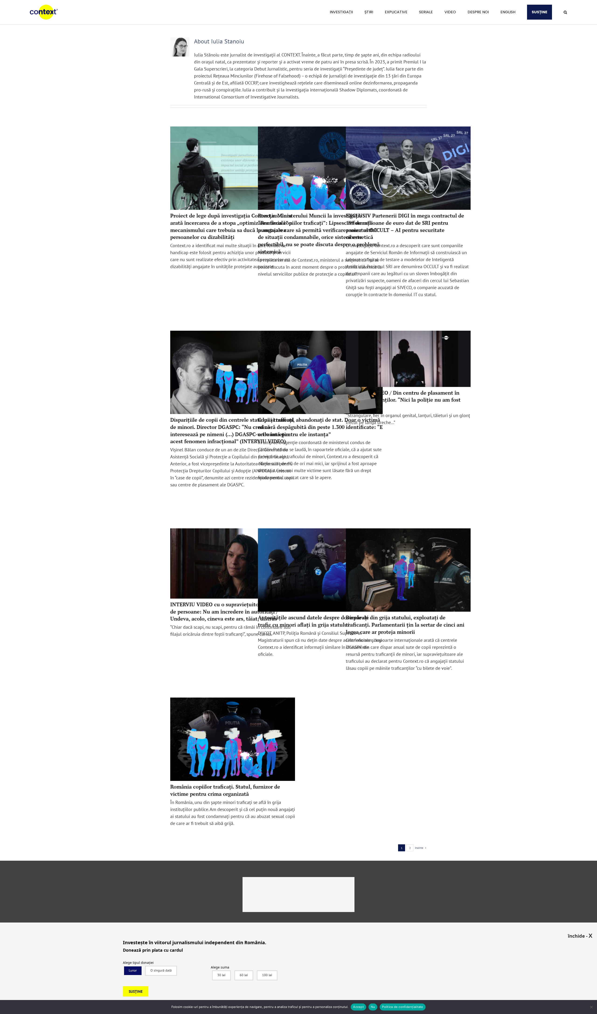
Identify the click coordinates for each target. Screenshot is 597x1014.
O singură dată (161, 970)
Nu (373, 1007)
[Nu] (591, 1007)
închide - (580, 935)
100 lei (267, 975)
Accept (358, 1007)
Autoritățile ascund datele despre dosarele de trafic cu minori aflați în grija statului (313, 621)
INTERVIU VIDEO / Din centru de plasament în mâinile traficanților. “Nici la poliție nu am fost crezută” (403, 400)
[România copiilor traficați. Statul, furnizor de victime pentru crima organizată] (232, 739)
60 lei (244, 975)
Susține (135, 991)
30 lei (221, 975)
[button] (565, 12)
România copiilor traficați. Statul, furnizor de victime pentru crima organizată (225, 790)
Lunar (133, 970)
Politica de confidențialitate (402, 1007)
